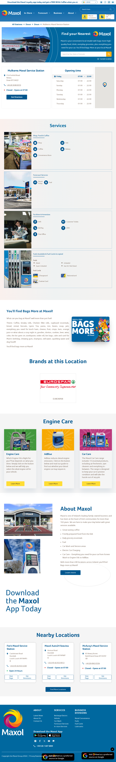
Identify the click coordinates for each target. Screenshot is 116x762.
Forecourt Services (61, 724)
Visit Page (11, 677)
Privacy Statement (36, 756)
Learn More (15, 484)
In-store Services (60, 726)
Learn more (70, 572)
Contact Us (38, 721)
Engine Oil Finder (108, 17)
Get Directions (16, 97)
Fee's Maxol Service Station (17, 647)
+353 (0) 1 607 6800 (45, 746)
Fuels (77, 721)
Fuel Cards (79, 724)
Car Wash (57, 721)
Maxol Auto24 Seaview (57, 645)
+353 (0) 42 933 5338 (18, 666)
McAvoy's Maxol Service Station (95, 647)
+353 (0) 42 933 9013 (56, 663)
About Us (37, 718)
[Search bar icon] (109, 54)
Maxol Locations (92, 17)
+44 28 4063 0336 (93, 663)
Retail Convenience (82, 718)
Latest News (38, 716)
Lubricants (79, 726)
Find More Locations (58, 689)
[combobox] (97, 9)
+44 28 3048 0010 (14, 85)
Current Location (106, 59)
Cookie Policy (51, 756)
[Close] (112, 749)
